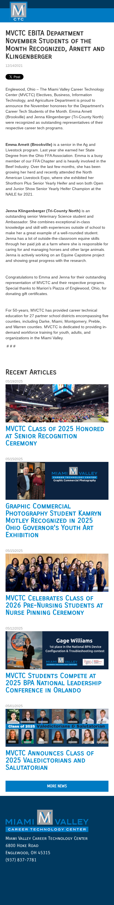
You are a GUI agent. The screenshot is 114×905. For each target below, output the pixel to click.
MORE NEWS (57, 786)
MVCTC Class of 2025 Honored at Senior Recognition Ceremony (55, 436)
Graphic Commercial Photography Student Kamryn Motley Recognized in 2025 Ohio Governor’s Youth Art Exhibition (54, 520)
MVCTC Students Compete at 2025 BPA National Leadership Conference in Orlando (54, 683)
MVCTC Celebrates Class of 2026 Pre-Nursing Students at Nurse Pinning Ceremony (54, 605)
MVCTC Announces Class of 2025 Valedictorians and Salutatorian (50, 760)
